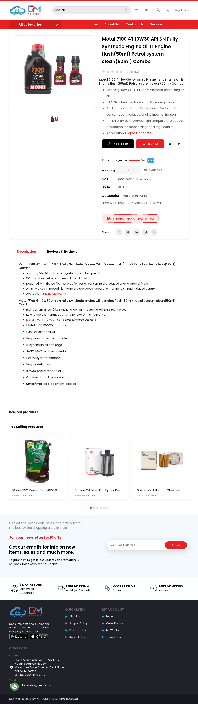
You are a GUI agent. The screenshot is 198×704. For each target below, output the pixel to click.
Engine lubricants (138, 133)
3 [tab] (97, 508)
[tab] (29, 251)
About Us (111, 24)
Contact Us (134, 24)
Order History (114, 623)
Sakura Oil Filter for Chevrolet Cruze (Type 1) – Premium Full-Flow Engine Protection (160, 490)
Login (168, 10)
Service (156, 24)
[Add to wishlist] (170, 144)
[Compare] (179, 144)
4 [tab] (101, 508)
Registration (182, 10)
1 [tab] (90, 508)
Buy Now (153, 143)
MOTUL (122, 187)
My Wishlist (112, 630)
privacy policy (77, 630)
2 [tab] (94, 508)
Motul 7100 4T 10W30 (40, 320)
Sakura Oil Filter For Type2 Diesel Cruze (99, 490)
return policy (77, 637)
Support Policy (78, 623)
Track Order (113, 637)
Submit (176, 545)
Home (93, 24)
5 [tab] (104, 508)
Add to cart (121, 143)
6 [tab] (107, 508)
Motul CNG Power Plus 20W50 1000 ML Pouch (34, 490)
